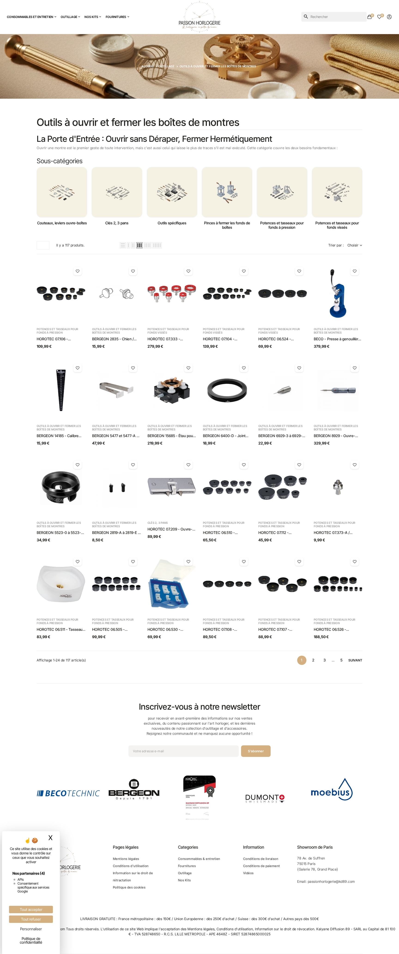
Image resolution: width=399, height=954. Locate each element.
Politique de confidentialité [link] (31, 940)
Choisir (353, 245)
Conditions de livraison (260, 859)
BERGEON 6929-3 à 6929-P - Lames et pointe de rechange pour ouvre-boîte (281, 435)
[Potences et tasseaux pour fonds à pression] (282, 192)
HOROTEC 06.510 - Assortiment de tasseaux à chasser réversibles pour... (225, 532)
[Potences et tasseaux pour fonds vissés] (337, 192)
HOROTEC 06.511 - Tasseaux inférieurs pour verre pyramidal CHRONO (60, 629)
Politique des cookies (129, 887)
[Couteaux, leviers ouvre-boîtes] (62, 192)
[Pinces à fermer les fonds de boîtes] (227, 192)
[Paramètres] (389, 17)
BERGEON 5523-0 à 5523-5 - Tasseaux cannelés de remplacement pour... (60, 532)
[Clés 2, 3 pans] (117, 192)
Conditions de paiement (261, 866)
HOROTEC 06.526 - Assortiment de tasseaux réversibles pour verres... (334, 629)
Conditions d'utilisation (131, 866)
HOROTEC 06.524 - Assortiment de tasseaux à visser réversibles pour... (280, 339)
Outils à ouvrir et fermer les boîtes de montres (114, 330)
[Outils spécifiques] (172, 192)
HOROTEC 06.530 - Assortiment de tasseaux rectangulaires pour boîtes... (170, 629)
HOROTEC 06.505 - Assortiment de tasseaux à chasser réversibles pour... (114, 629)
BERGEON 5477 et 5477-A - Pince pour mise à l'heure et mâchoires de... (115, 435)
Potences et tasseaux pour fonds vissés (337, 225)
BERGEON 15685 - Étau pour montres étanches (171, 435)
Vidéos (248, 873)
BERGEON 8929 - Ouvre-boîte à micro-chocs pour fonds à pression (334, 435)
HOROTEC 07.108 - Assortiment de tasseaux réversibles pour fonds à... (224, 629)
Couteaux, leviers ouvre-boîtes (62, 223)
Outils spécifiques (172, 223)
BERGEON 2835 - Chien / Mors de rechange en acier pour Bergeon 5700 (114, 339)
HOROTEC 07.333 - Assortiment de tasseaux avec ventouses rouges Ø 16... (169, 339)
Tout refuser (31, 919)
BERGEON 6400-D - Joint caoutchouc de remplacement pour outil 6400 (224, 435)
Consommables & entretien (199, 859)
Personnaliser (31, 929)
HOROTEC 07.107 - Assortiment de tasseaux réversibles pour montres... (280, 629)
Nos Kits (184, 880)
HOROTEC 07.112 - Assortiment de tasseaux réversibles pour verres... (278, 532)
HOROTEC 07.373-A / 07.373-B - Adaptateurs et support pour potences (335, 532)
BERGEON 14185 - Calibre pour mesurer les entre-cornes (58, 435)
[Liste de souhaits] (77, 271)
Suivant (355, 660)
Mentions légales (126, 859)
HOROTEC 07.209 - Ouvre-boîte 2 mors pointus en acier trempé (171, 529)
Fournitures (187, 866)
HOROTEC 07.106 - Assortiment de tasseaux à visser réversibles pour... (58, 339)
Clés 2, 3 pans (116, 223)
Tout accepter (31, 909)
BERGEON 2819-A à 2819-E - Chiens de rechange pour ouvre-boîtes (115, 532)
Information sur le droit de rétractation (133, 876)
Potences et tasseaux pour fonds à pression (282, 225)
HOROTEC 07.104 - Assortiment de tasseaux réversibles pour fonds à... (224, 339)
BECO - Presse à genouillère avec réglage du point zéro (337, 339)
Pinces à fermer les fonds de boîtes (227, 225)
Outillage (185, 873)
